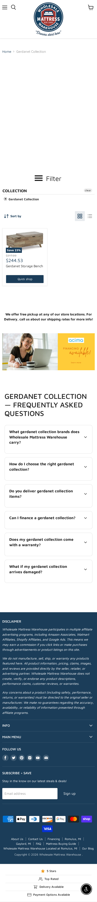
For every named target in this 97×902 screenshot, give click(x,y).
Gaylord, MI (23, 843)
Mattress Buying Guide (61, 843)
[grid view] (80, 216)
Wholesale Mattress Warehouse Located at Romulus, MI (40, 848)
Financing (54, 839)
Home (6, 51)
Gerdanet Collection (23, 199)
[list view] (90, 216)
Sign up (69, 793)
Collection (14, 190)
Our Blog (88, 848)
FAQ (38, 843)
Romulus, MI (73, 839)
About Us (17, 839)
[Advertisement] (48, 106)
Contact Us (35, 839)
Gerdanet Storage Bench (24, 266)
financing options (41, 528)
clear (88, 190)
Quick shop (25, 279)
